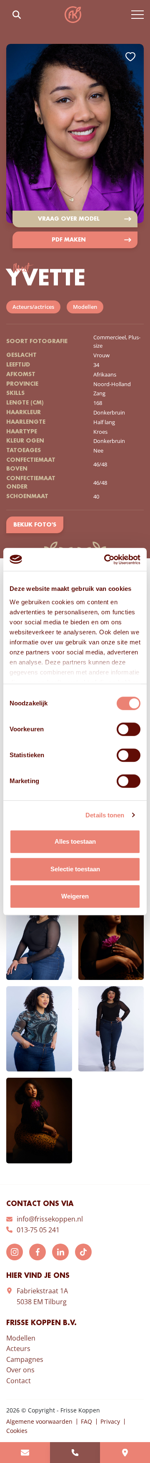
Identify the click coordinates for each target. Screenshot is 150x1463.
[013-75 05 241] (75, 1452)
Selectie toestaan (75, 869)
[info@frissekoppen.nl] (25, 1452)
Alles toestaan (75, 841)
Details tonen (104, 815)
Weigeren (75, 896)
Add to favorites (130, 56)
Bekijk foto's (34, 525)
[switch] (128, 729)
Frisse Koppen (73, 14)
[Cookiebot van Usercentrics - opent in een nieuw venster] (105, 559)
